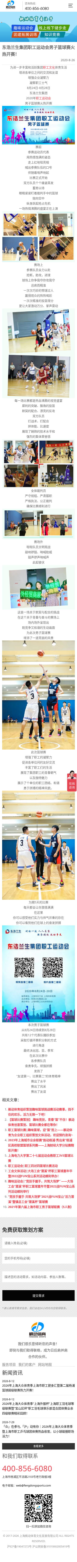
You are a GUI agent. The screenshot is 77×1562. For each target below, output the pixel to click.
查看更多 (38, 1446)
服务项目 (9, 1364)
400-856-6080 (37, 8)
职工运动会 (43, 98)
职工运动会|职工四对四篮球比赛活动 (33, 1166)
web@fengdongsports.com (33, 1485)
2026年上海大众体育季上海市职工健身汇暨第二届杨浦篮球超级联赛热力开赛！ (38, 1385)
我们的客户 (27, 1364)
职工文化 (49, 67)
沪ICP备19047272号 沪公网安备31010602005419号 (38, 1546)
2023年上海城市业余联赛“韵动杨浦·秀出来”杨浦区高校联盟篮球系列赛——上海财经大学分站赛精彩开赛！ (41, 1145)
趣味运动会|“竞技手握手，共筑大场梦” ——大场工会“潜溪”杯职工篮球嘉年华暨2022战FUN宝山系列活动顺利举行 (41, 1186)
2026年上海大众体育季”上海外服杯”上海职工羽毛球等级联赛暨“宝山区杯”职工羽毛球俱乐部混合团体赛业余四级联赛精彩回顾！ (38, 1406)
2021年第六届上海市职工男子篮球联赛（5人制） (41, 1207)
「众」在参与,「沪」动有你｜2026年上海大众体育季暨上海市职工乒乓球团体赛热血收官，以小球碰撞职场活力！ (38, 1429)
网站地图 (45, 1364)
